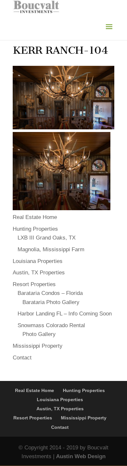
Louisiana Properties (38, 261)
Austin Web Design (81, 456)
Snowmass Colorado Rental (51, 325)
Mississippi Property (38, 346)
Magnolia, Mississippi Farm (51, 249)
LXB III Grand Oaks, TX (47, 238)
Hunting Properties (35, 229)
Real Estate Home (35, 217)
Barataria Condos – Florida (50, 293)
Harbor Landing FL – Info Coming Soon (65, 314)
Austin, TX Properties (39, 272)
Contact (22, 358)
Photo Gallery (39, 334)
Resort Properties (34, 284)
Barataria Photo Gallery (50, 302)
